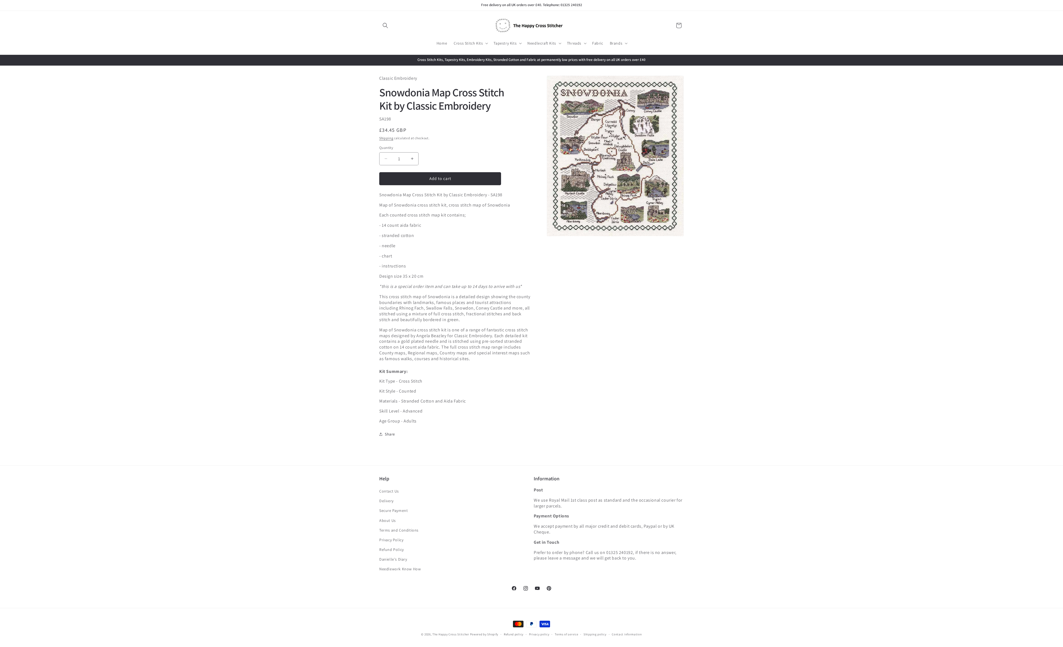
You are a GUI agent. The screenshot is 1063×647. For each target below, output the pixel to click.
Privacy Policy (391, 539)
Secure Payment (393, 510)
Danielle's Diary (393, 559)
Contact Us (389, 491)
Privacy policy (539, 634)
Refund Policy (391, 549)
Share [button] (390, 434)
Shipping (386, 138)
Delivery (386, 500)
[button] (385, 25)
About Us (387, 520)
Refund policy (513, 634)
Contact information (627, 634)
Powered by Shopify (484, 634)
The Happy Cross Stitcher (450, 634)
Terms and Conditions (399, 530)
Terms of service (566, 634)
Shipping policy (595, 634)
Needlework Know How (400, 568)
